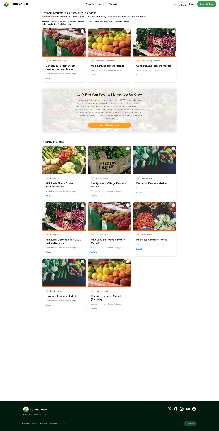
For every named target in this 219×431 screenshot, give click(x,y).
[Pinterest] (194, 409)
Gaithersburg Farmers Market (117, 21)
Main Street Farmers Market (94, 21)
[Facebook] (175, 409)
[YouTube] (188, 409)
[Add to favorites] (82, 31)
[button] (180, 4)
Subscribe (190, 423)
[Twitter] (169, 409)
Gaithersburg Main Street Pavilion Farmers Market (62, 21)
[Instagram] (182, 409)
